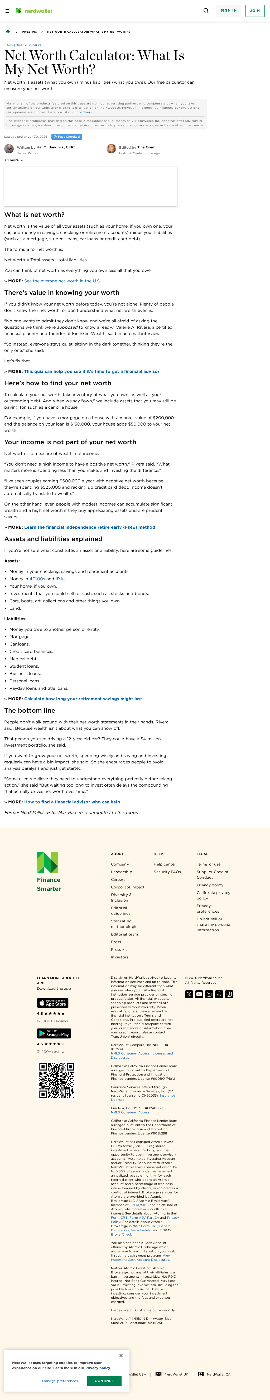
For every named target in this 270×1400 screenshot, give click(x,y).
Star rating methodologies (125, 924)
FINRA (134, 1205)
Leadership (121, 872)
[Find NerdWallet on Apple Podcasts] (219, 994)
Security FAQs (167, 872)
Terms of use (209, 864)
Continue (104, 1381)
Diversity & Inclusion (121, 897)
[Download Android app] (54, 1033)
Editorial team (124, 934)
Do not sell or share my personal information (214, 924)
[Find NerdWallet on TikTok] (229, 994)
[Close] (121, 1355)
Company (120, 864)
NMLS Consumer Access (130, 1053)
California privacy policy (213, 895)
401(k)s (36, 578)
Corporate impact (128, 887)
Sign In (229, 10)
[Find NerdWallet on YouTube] (199, 994)
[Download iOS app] (53, 1003)
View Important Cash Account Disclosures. (141, 1257)
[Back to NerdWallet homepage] (8, 31)
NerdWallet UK (176, 1374)
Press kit (119, 949)
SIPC (144, 1205)
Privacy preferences (208, 908)
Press (116, 942)
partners (85, 112)
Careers (118, 879)
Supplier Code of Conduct (213, 874)
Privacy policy (210, 885)
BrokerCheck (121, 1234)
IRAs (60, 578)
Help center (165, 864)
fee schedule (141, 1230)
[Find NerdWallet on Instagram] (209, 994)
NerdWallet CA (218, 1374)
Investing (29, 31)
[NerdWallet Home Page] (33, 11)
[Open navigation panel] (7, 11)
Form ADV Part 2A (144, 1217)
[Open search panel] (206, 11)
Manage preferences (60, 1381)
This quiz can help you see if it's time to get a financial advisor (92, 371)
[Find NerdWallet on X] (189, 994)
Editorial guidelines (121, 911)
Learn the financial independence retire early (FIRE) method (89, 527)
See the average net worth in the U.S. (62, 280)
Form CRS (119, 1217)
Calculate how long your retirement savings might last (83, 698)
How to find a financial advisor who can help (72, 801)
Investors (120, 957)
